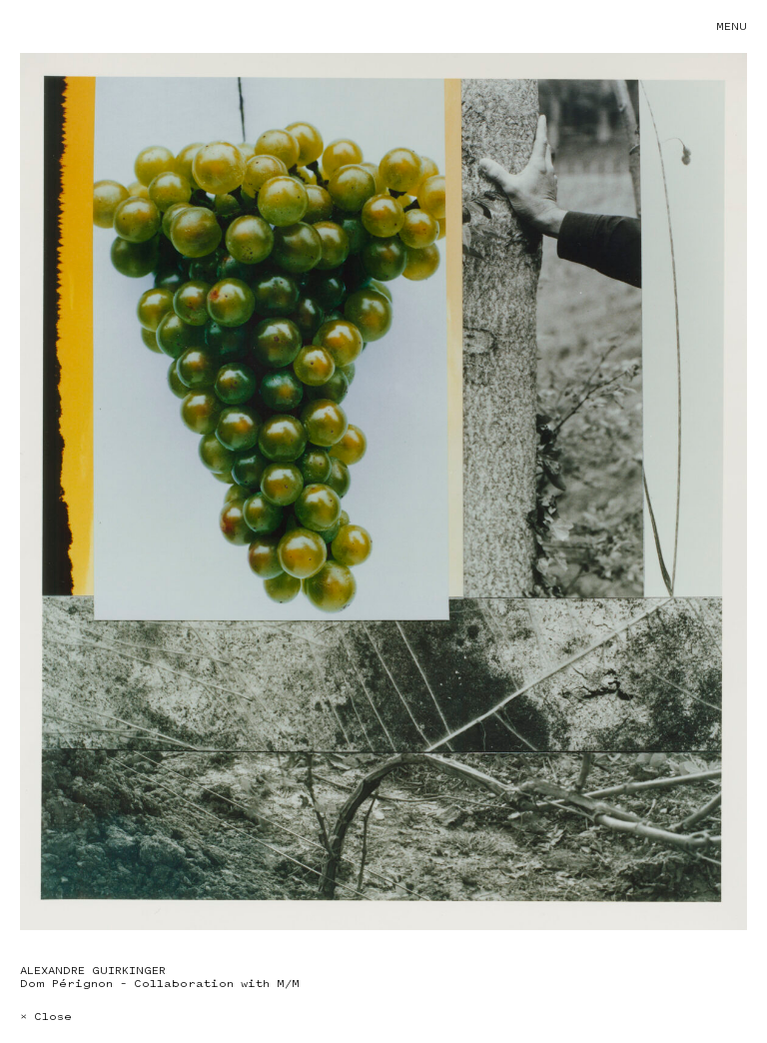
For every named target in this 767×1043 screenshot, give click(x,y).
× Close (46, 1016)
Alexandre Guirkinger (93, 970)
